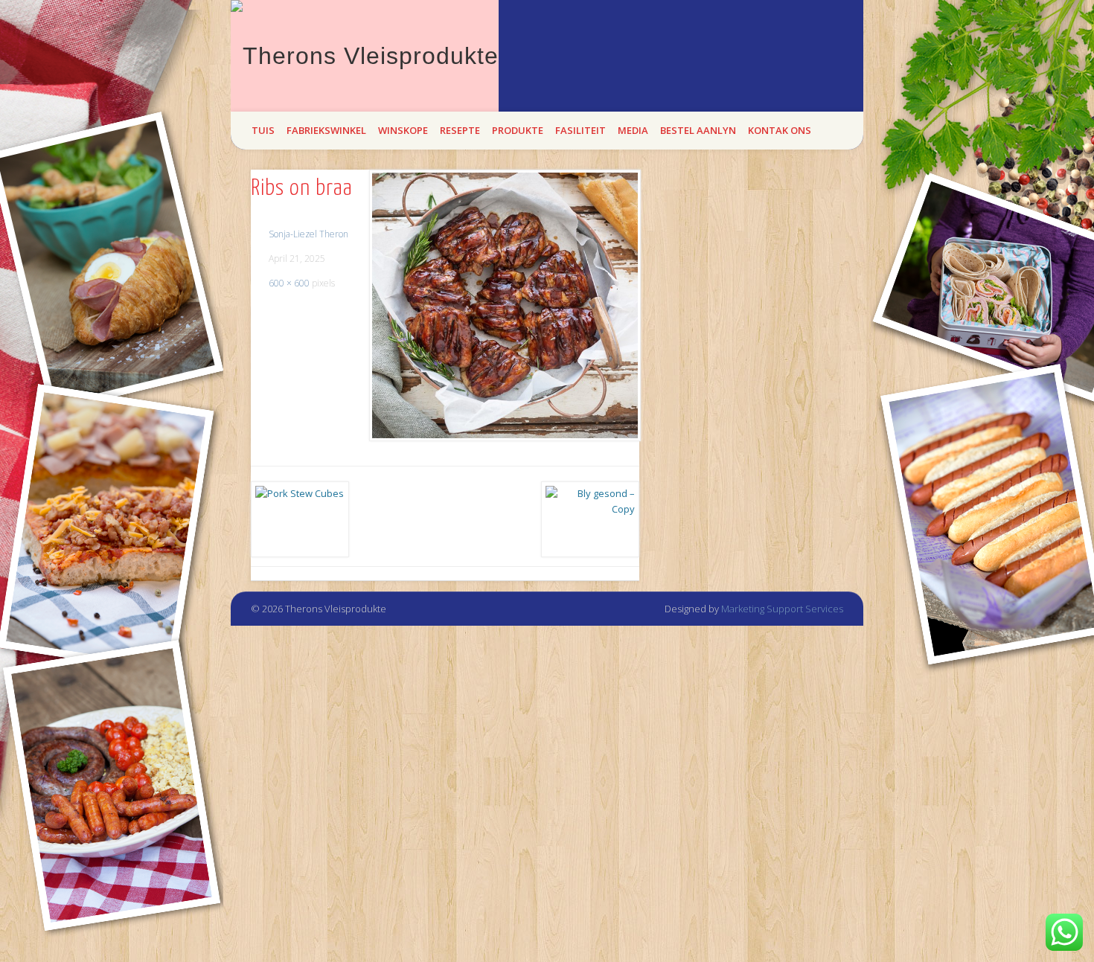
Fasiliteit (580, 130)
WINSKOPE (403, 130)
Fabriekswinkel (326, 130)
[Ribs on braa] (504, 305)
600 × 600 (289, 283)
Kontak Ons (779, 130)
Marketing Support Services (782, 608)
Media (633, 130)
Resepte (460, 130)
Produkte (517, 130)
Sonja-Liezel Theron (308, 234)
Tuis (263, 130)
